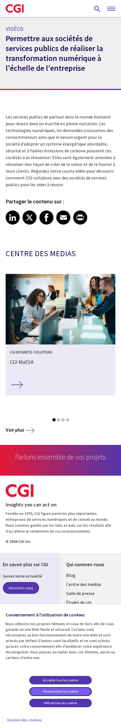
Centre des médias (83, 584)
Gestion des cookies (24, 719)
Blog (70, 575)
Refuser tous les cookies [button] (60, 703)
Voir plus (15, 430)
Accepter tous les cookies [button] (60, 680)
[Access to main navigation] (111, 9)
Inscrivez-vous (21, 587)
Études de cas (79, 602)
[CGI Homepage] (15, 8)
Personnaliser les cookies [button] (60, 691)
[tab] (53, 421)
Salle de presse (80, 593)
